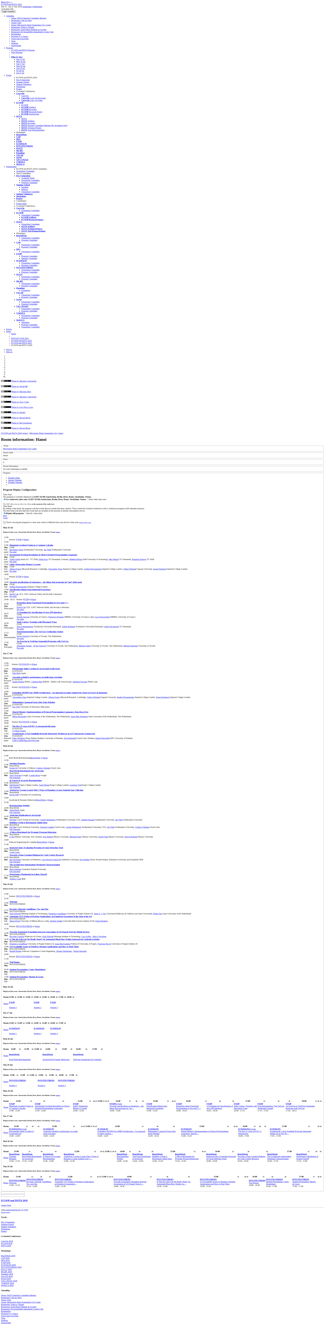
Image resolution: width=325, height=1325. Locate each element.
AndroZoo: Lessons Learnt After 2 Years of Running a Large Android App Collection (46, 790)
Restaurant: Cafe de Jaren (21, 20)
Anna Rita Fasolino (62, 944)
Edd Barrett (14, 785)
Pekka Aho (157, 914)
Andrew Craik (15, 879)
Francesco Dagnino (56, 617)
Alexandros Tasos (55, 569)
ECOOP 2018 (6, 1243)
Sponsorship (16, 46)
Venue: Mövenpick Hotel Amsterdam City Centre (31, 25)
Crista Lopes (15, 852)
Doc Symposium (23, 80)
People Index (21, 204)
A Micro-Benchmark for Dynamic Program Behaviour (33, 832)
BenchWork (35, 758)
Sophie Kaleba (18, 682)
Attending (10, 16)
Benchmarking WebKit (19, 806)
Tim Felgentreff (70, 738)
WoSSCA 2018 (7, 1285)
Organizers (25, 290)
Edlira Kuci (43, 559)
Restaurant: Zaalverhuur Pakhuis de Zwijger (29, 30)
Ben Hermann (15, 860)
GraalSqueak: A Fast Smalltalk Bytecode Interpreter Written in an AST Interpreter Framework (53, 734)
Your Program (16, 52)
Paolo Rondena (101, 921)
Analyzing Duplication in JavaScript (25, 815)
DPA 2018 (5, 1260)
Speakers (25, 187)
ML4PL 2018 (6, 1272)
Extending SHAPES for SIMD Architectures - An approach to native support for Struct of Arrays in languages (59, 693)
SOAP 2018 (6, 1279)
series (25, 433)
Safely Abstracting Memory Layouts (25, 564)
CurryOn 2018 (7, 1241)
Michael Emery (76, 837)
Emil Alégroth (15, 914)
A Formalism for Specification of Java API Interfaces (39, 612)
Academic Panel (27, 178)
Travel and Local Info (20, 39)
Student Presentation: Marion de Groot (26, 977)
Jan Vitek (47, 550)
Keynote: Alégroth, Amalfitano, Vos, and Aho (29, 909)
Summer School (22, 82)
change (58, 532)
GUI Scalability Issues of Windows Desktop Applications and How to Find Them (44, 947)
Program (9, 48)
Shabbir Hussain (88, 820)
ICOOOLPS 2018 (8, 1265)
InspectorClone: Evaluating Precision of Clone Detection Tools (36, 848)
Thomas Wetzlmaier (64, 951)
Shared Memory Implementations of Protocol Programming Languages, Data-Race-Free (50, 712)
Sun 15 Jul (20, 59)
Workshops (20, 87)
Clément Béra (36, 682)
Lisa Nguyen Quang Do (51, 860)
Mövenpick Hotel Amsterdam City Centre (46, 433)
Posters (19, 89)
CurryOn (25, 96)
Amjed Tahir (103, 837)
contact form (6, 1205)
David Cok (14, 594)
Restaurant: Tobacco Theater (22, 27)
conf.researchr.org (13, 1210)
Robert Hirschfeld (102, 738)
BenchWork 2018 (8, 1256)
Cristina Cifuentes (43, 768)
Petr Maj (13, 820)
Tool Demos (15, 962)
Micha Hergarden (19, 716)
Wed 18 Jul (20, 66)
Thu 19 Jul (20, 68)
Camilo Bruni (34, 775)
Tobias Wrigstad (129, 569)
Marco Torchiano (99, 936)
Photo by (24, 381)
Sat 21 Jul (20, 73)
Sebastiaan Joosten (24, 646)
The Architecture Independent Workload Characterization (35, 865)
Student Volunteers (23, 84)
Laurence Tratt (76, 785)
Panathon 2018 (7, 1274)
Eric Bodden (85, 860)
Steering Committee (29, 258)
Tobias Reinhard (68, 627)
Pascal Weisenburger (25, 627)
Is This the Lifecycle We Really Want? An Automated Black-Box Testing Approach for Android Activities (55, 939)
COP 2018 (5, 1258)
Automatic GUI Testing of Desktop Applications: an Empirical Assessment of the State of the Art (51, 916)
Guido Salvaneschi (111, 627)
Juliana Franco (15, 569)
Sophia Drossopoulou (93, 569)
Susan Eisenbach (160, 569)
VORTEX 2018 (7, 1283)
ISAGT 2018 (6, 1269)
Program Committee (29, 183)
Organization (11, 167)
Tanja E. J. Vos (100, 914)
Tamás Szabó (15, 559)
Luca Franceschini (102, 617)
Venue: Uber (16, 23)
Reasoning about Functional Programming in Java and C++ (42, 603)
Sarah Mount (44, 785)
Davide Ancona (23, 617)
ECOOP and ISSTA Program (23, 50)
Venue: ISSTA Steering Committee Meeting (28, 18)
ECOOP (24, 105)
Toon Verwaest (16, 775)
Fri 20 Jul (20, 71)
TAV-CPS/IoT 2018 (9, 1281)
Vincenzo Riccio (104, 944)
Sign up (9, 352)
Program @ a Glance (19, 36)
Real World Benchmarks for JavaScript (27, 771)
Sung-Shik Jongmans (79, 716)
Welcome (13, 902)
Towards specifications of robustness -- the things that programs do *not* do (46, 582)
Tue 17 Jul (20, 64)
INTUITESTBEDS (24, 896)
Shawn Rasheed (131, 837)
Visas (13, 41)
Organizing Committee (25, 171)
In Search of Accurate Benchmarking (26, 780)
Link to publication (20, 740)
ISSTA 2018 (6, 1246)
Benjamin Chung (16, 550)
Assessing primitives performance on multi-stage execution (37, 677)
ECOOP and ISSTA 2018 (11, 433)
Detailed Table (14, 478)
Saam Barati (14, 810)
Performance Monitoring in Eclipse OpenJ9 (28, 874)
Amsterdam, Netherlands (32, 7)
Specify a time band (34, 513)
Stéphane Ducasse (80, 682)
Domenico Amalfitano (57, 914)
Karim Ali (14, 768)
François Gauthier (47, 827)
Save (5, 516)
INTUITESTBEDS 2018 (11, 1267)
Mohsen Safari (85, 646)
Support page (5, 1212)
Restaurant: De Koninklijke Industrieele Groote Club (32, 32)
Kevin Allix (14, 795)
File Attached (15, 778)
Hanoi (26, 539)
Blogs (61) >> (6, 2)
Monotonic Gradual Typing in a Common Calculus (31, 545)
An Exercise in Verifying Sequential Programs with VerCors (43, 641)
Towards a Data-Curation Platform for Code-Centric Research (37, 855)
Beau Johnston (15, 869)
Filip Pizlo (16, 673)
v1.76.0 (24, 1210)
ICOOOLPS (24, 664)
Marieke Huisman (130, 646)
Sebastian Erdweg (139, 559)
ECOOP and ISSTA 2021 (21, 343)
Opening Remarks (17, 763)
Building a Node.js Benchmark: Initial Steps (28, 823)
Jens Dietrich (48, 837)
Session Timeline (15, 480)
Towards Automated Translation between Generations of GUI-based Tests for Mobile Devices (50, 932)
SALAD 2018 (7, 1276)
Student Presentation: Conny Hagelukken (27, 969)
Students (14, 43)
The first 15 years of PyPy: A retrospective (34, 726)
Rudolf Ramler (15, 951)
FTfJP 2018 (5, 1263)
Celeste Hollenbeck (48, 820)
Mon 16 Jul (20, 62)
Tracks (8, 75)
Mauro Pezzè (15, 921)
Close (5, 518)
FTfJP (19, 539)
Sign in (9, 349)
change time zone (85, 522)
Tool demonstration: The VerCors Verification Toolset (40, 632)
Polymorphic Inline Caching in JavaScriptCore (36, 669)
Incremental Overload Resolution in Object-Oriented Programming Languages (43, 555)
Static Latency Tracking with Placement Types (37, 622)
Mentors (24, 189)
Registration (16, 34)
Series (13, 334)
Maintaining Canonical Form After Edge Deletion (33, 702)
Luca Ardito (86, 936)
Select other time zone (97, 499)
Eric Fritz (16, 707)
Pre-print (13, 552)
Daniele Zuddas (56, 921)
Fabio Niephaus (18, 738)
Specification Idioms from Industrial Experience (30, 589)
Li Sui (12, 837)
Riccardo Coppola (17, 936)
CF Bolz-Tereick (19, 731)
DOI (30, 740)
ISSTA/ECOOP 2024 (20, 338)
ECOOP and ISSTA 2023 (21, 341)
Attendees (25, 322)
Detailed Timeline (15, 482)
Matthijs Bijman (75, 559)
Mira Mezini (114, 559)
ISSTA (24, 119)
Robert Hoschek (80, 951)
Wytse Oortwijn (23, 636)
